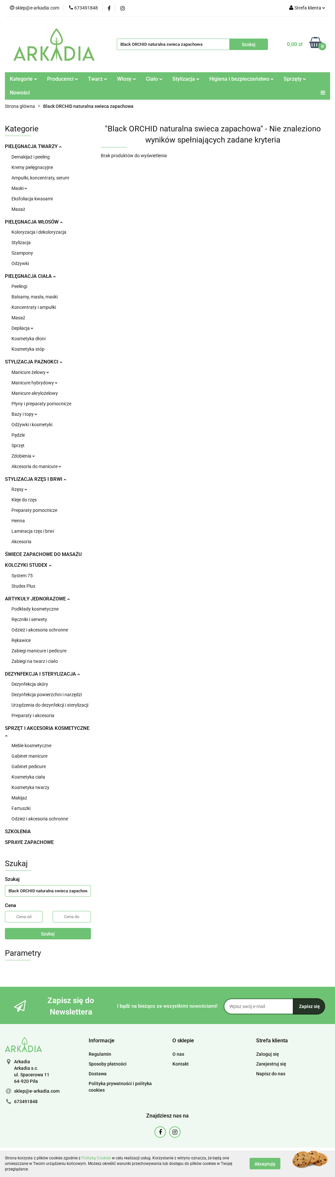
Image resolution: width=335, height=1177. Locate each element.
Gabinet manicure (29, 756)
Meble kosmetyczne (31, 745)
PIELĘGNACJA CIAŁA (29, 276)
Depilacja (21, 328)
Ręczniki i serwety (29, 619)
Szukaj (48, 933)
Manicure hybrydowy (33, 382)
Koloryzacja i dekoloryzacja (38, 232)
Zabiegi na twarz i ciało (34, 661)
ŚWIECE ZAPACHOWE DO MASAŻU (43, 554)
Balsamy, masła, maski (34, 296)
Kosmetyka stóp (27, 349)
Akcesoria (21, 541)
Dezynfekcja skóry (29, 684)
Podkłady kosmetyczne (35, 609)
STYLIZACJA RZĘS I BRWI (34, 479)
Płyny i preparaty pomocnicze (41, 403)
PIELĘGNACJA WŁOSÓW (32, 222)
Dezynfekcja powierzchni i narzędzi (46, 694)
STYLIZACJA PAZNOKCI (32, 362)
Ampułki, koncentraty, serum (40, 177)
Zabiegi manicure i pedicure (38, 650)
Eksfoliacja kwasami (32, 198)
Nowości (20, 93)
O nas (178, 1054)
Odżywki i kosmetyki (31, 424)
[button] (102, 1041)
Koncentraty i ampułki (33, 307)
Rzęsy (18, 489)
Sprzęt (18, 445)
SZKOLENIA (18, 831)
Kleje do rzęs (24, 499)
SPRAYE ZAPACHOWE (29, 842)
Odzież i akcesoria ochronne (39, 629)
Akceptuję (265, 1164)
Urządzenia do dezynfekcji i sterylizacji (49, 705)
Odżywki (20, 263)
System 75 (22, 575)
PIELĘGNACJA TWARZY (32, 146)
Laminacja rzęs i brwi (32, 531)
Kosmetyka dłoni (28, 338)
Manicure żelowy (28, 372)
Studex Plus (23, 586)
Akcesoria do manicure (35, 466)
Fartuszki (20, 808)
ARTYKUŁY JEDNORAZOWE (36, 599)
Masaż (18, 209)
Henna (18, 520)
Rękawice (21, 640)
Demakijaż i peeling (30, 157)
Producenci (61, 79)
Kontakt (180, 1064)
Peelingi (19, 286)
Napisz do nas (270, 1073)
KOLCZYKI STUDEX (27, 565)
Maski (18, 188)
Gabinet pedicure (28, 766)
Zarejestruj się (271, 1064)
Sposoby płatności (108, 1064)
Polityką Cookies (96, 1158)
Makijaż (19, 797)
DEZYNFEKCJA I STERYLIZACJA (41, 674)
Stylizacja (21, 242)
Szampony (22, 253)
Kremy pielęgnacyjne (32, 167)
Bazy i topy (23, 414)
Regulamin (100, 1054)
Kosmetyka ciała (28, 777)
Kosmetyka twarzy (30, 787)
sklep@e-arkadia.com (37, 1091)
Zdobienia (21, 456)
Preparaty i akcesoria (32, 715)
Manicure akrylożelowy (34, 393)
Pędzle (18, 435)
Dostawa (98, 1073)
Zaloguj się (267, 1054)
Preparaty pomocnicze (34, 510)
